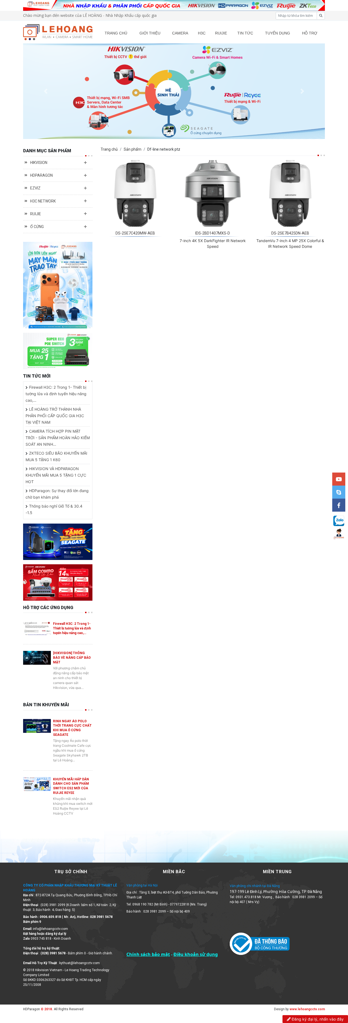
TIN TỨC (245, 33)
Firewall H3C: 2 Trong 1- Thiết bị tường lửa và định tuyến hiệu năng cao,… (56, 394)
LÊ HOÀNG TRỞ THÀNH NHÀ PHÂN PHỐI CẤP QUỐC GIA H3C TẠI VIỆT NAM (55, 416)
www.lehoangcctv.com (307, 1009)
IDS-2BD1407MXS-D (212, 233)
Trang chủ (109, 149)
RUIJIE (221, 33)
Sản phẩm (132, 149)
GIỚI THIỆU (149, 33)
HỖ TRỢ (309, 33)
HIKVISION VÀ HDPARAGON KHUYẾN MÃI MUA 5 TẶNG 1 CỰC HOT (56, 475)
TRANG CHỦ (116, 33)
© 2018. (46, 1009)
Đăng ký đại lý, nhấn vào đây (317, 1019)
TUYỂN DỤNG (277, 33)
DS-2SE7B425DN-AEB (290, 233)
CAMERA (180, 33)
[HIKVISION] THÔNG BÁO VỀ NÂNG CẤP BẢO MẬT (72, 657)
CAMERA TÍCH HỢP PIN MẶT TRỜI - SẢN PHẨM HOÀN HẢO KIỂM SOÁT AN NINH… (58, 437)
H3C (202, 33)
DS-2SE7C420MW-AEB (135, 233)
